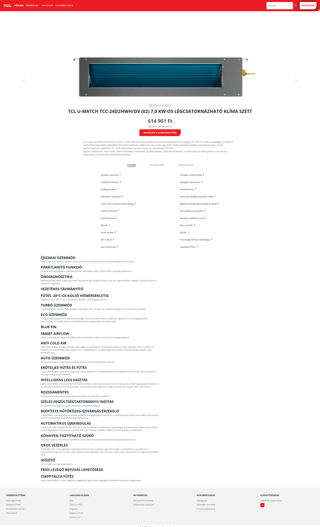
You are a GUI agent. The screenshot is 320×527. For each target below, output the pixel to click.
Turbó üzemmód (110, 211)
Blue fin (105, 225)
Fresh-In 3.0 (75, 517)
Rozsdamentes (188, 189)
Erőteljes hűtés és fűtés (192, 175)
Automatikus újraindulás (192, 211)
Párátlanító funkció (111, 182)
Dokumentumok (64, 5)
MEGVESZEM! (308, 5)
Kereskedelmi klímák (15, 509)
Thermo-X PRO (76, 504)
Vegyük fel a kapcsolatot (271, 500)
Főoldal (19, 5)
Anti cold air (107, 239)
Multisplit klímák (13, 504)
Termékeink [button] (32, 5)
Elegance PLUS (76, 513)
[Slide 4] (161, 106)
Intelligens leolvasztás (191, 182)
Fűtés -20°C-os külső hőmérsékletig (118, 203)
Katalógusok (202, 500)
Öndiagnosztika (109, 189)
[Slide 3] (159, 106)
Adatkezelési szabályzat (143, 504)
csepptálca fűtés (189, 247)
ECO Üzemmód (109, 218)
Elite (72, 500)
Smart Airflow (108, 232)
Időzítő (184, 232)
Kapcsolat (47, 5)
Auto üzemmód (109, 247)
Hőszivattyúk (11, 513)
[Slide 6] (167, 106)
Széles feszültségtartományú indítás (198, 196)
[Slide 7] (170, 106)
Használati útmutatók (206, 504)
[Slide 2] (156, 106)
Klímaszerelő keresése (143, 500)
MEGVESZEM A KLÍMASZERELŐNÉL (160, 132)
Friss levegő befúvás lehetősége (196, 239)
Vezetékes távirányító (112, 196)
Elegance (74, 509)
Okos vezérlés (187, 225)
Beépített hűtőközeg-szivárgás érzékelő (199, 203)
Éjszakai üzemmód (111, 175)
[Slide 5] (164, 106)
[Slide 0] (150, 106)
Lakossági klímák (13, 500)
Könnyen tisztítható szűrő (193, 218)
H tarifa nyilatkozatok (206, 509)
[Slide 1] (153, 106)
